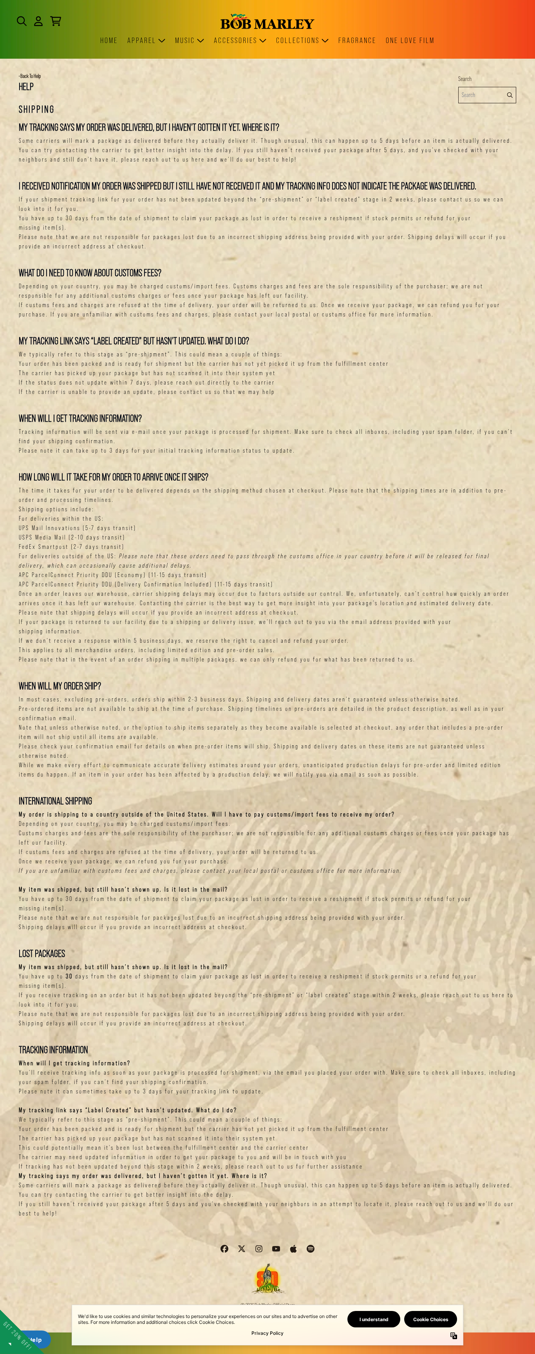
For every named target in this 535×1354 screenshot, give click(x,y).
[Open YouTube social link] (276, 1248)
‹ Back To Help (30, 76)
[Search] (509, 95)
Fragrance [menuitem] (357, 40)
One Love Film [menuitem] (410, 40)
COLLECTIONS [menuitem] (298, 40)
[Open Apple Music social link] (293, 1248)
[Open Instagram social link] (259, 1248)
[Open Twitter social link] (241, 1248)
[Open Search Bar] (21, 21)
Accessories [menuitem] (235, 40)
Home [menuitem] (109, 40)
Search (465, 79)
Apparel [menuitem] (141, 40)
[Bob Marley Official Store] (267, 21)
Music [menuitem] (185, 40)
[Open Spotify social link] (310, 1248)
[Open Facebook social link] (224, 1248)
